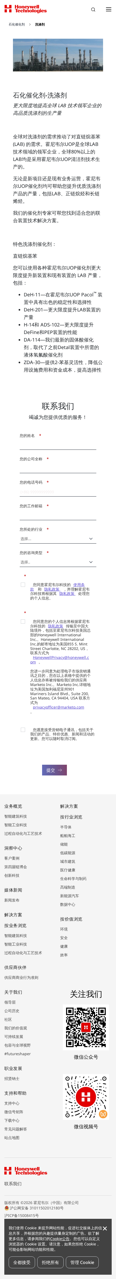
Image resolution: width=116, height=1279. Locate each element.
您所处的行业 (33, 529)
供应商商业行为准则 (21, 977)
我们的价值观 (15, 1027)
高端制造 (67, 887)
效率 (64, 954)
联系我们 (13, 1184)
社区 (8, 1019)
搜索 (94, 10)
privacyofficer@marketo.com (58, 707)
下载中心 (11, 1120)
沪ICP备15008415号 (21, 1215)
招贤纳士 (11, 1078)
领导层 (10, 1002)
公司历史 (11, 1010)
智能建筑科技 (15, 816)
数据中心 (67, 904)
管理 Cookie (82, 1262)
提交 (50, 770)
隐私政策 (52, 589)
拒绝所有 (50, 1262)
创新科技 (11, 875)
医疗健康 (67, 869)
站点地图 (11, 1137)
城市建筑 (67, 861)
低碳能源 (67, 852)
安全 (64, 937)
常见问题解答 (15, 1128)
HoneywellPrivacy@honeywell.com (59, 659)
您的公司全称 (33, 458)
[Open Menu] (108, 9)
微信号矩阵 (13, 1111)
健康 (64, 946)
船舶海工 (67, 835)
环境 (64, 929)
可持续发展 (13, 1036)
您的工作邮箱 (33, 505)
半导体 (65, 826)
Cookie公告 (60, 1238)
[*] (21, 575)
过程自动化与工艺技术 (23, 833)
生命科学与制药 (73, 878)
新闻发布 (11, 900)
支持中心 (11, 1103)
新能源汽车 (69, 895)
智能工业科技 (15, 824)
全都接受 (21, 1262)
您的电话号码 (33, 482)
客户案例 (11, 858)
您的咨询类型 (33, 552)
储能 (64, 844)
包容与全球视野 (17, 1045)
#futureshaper (17, 1053)
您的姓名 (29, 435)
